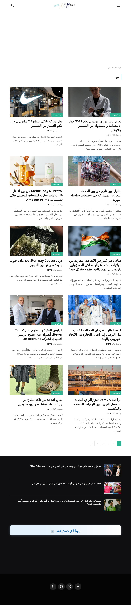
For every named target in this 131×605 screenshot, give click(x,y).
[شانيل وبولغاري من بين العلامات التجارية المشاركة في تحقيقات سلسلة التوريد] (94, 171)
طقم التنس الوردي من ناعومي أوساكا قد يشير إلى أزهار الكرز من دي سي (66, 483)
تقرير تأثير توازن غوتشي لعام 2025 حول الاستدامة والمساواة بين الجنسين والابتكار (94, 125)
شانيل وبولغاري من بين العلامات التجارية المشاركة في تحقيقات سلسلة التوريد (95, 195)
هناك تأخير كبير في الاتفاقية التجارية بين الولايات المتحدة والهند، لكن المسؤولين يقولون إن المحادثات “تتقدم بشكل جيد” (95, 264)
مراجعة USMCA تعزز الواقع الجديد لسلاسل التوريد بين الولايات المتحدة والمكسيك (97, 403)
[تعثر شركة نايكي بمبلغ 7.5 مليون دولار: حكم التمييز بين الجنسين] (36, 102)
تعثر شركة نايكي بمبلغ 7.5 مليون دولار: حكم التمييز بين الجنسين (37, 123)
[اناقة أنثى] (66, 5)
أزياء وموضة (116, 115)
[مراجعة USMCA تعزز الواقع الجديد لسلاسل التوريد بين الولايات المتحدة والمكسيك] (94, 380)
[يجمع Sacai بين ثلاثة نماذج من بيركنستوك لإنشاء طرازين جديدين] (36, 380)
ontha (108, 135)
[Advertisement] (65, 38)
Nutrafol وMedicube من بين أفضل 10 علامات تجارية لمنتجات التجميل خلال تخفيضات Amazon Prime (36, 195)
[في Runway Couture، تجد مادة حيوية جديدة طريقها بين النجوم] (36, 241)
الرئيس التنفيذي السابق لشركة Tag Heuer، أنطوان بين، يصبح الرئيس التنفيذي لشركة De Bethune (39, 334)
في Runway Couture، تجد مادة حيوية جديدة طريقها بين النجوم (36, 262)
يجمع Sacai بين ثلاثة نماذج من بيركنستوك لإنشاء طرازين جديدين (40, 401)
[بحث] (13, 5)
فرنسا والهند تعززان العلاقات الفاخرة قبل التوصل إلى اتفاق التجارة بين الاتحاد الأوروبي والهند (95, 334)
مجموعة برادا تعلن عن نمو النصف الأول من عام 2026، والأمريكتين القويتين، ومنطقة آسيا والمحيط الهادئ (59, 502)
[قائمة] (118, 5)
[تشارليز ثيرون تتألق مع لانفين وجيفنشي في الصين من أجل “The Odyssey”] (112, 470)
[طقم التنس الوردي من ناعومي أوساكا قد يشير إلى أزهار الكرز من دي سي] (112, 488)
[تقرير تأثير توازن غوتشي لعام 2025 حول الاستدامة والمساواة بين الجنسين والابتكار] (94, 102)
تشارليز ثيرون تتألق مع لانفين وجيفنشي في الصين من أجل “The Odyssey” (65, 466)
